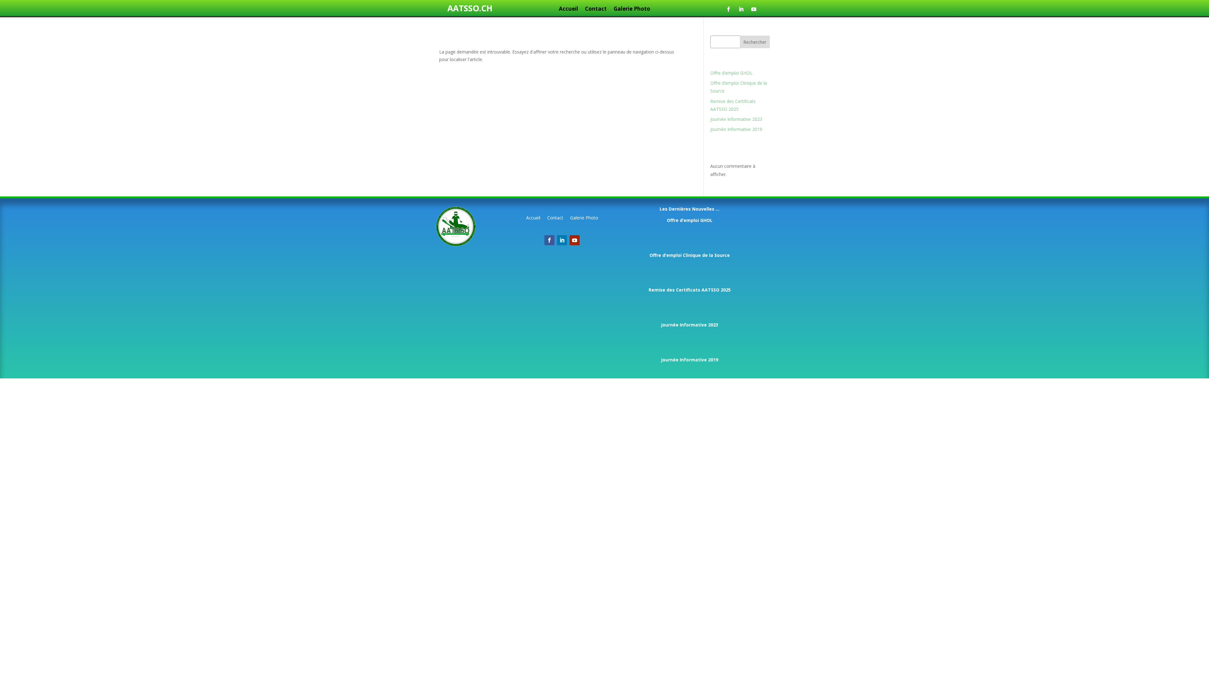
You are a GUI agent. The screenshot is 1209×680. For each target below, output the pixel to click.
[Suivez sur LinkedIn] (741, 9)
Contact (596, 9)
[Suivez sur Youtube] (754, 9)
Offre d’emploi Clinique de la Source (690, 255)
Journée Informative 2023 (736, 119)
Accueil (568, 9)
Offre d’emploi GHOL (731, 73)
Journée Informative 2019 (736, 129)
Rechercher (754, 42)
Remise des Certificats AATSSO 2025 (690, 290)
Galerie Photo (632, 9)
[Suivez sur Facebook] (729, 9)
